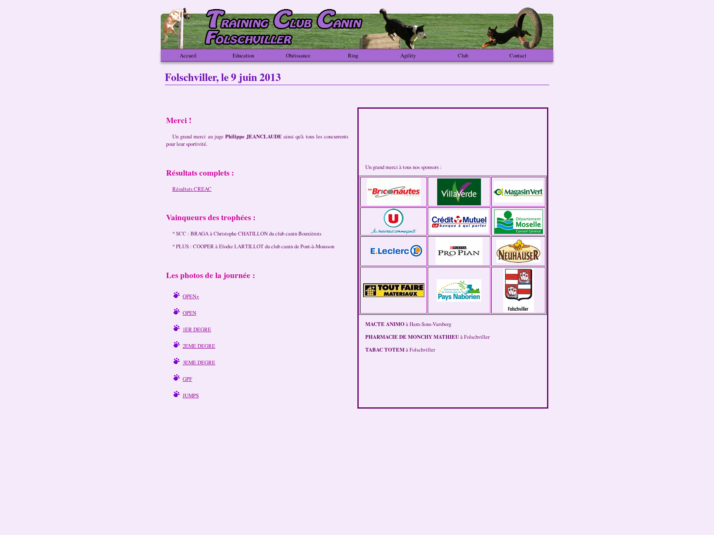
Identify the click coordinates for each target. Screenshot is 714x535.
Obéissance (298, 55)
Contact (517, 55)
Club (463, 55)
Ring (353, 55)
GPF (187, 379)
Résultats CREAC (192, 189)
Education (243, 55)
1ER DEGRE (197, 329)
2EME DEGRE (199, 346)
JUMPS (191, 395)
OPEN (189, 312)
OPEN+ (191, 296)
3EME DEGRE (199, 362)
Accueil (188, 55)
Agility (408, 55)
